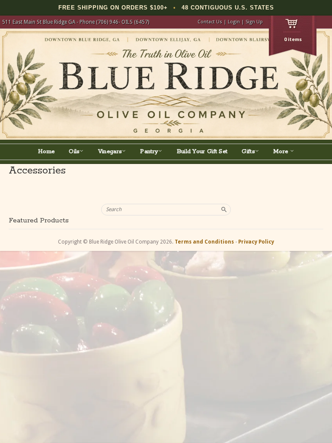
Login (234, 22)
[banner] (166, 84)
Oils (74, 151)
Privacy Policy (256, 242)
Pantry (149, 151)
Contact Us (210, 22)
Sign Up (254, 22)
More (281, 151)
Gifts (248, 151)
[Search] (224, 209)
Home (46, 151)
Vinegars (110, 151)
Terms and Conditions (204, 242)
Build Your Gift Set (202, 151)
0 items (293, 39)
